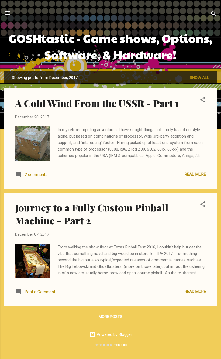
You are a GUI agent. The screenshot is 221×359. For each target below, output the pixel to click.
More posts (110, 316)
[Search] (213, 14)
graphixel (122, 345)
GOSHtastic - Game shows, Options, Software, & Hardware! (110, 46)
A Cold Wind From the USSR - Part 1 (97, 103)
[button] (202, 101)
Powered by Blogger (114, 334)
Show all (199, 77)
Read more (195, 174)
